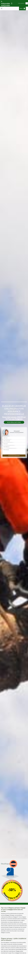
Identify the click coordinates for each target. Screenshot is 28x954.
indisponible (5, 4)
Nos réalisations (14, 422)
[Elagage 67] (4, 8)
